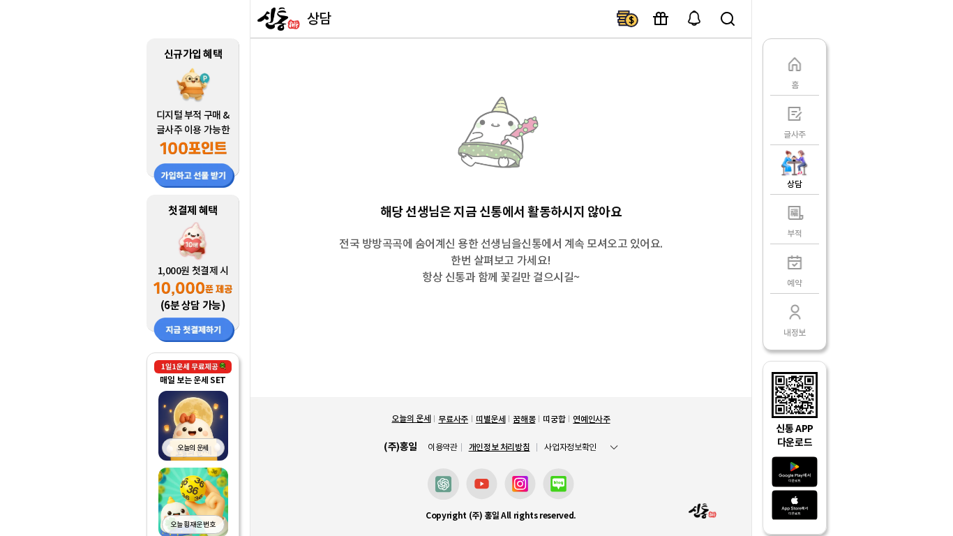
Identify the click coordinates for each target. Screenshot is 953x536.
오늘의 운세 (410, 418)
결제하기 (627, 19)
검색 (727, 19)
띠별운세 (491, 419)
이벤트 (660, 19)
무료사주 (453, 419)
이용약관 (443, 447)
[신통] (277, 19)
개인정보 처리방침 (499, 447)
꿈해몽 (524, 419)
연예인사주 (591, 419)
